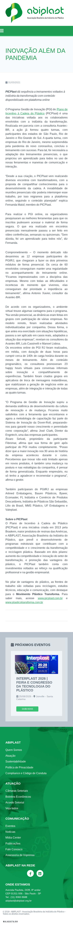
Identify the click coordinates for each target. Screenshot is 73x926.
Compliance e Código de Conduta (26, 773)
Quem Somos (13, 749)
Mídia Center (13, 837)
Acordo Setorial (14, 802)
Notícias (10, 831)
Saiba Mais (27, 709)
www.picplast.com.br (50, 598)
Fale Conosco (13, 849)
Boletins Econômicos (18, 796)
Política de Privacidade (19, 767)
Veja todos (11, 808)
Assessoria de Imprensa (19, 855)
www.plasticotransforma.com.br (24, 602)
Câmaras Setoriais (16, 790)
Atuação (10, 755)
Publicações (12, 843)
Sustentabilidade (15, 761)
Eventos (10, 826)
